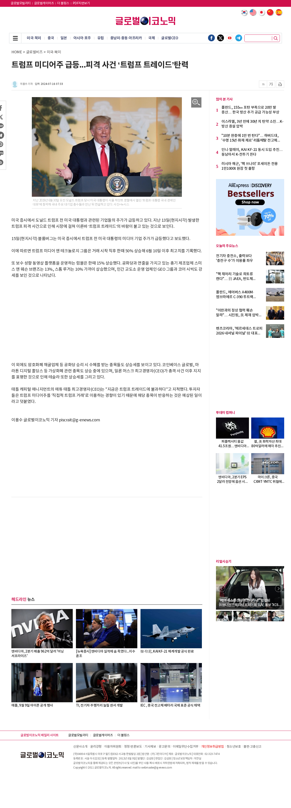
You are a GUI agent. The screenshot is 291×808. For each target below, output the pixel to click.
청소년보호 (234, 747)
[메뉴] (15, 38)
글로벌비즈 (34, 52)
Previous (221, 588)
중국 (51, 38)
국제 (151, 38)
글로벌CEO (169, 38)
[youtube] (229, 37)
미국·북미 (34, 38)
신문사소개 (80, 747)
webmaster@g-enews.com (156, 767)
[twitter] (220, 37)
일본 (63, 38)
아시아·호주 (82, 38)
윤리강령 (96, 747)
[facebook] (211, 37)
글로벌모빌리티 (21, 3)
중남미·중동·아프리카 (126, 38)
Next (278, 588)
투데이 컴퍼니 (225, 413)
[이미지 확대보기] (196, 102)
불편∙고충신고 (252, 747)
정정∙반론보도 (133, 747)
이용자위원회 (112, 747)
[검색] (276, 38)
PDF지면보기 (81, 3)
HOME (16, 52)
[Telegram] (238, 37)
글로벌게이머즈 (44, 3)
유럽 (100, 38)
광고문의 (164, 747)
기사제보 (150, 747)
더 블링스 (63, 3)
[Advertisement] (106, 317)
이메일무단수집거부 (185, 747)
